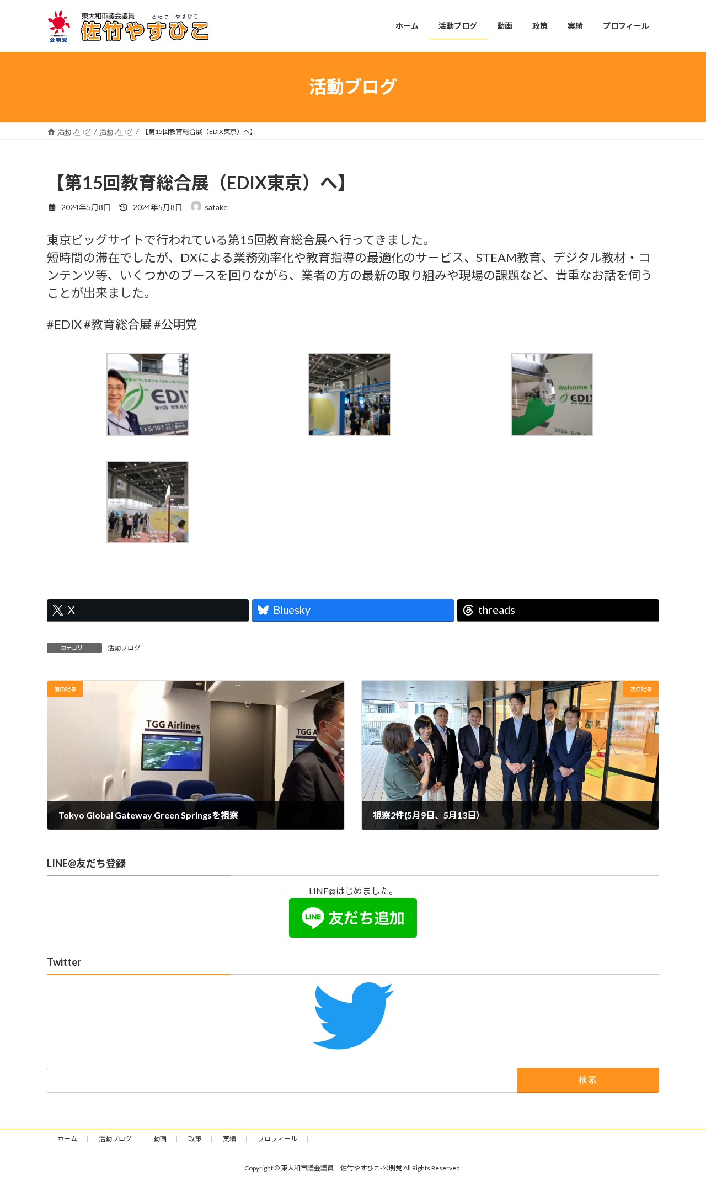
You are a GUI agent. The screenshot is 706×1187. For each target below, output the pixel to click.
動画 (160, 1139)
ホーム (67, 1139)
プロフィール (277, 1139)
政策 (194, 1139)
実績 (229, 1139)
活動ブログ (124, 648)
